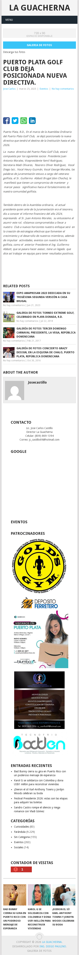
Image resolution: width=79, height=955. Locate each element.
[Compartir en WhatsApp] (23, 120)
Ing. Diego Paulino (53, 946)
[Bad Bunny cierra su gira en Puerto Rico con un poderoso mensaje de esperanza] (14, 895)
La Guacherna (39, 7)
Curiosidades (21, 826)
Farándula (20, 831)
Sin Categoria (22, 837)
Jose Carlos (9, 88)
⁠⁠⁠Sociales (18, 847)
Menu (9, 19)
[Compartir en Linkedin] (32, 120)
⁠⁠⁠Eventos (44, 88)
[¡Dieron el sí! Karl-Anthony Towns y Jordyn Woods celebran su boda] (63, 895)
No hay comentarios (63, 88)
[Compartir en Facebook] (6, 120)
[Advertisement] (33, 102)
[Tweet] (15, 120)
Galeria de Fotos (39, 45)
